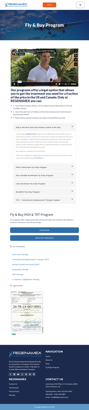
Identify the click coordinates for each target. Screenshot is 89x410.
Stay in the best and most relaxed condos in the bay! (38, 127)
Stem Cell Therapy (20, 254)
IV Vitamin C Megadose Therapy (26, 279)
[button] (44, 127)
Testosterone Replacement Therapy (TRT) (30, 259)
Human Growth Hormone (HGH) (26, 264)
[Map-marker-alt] (26, 374)
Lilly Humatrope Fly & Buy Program (30, 184)
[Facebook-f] (10, 374)
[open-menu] (80, 5)
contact (38, 158)
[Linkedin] (14, 374)
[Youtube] (18, 374)
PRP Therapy (17, 274)
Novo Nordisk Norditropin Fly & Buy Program (34, 175)
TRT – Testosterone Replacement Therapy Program (38, 200)
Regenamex (31, 134)
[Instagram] (22, 374)
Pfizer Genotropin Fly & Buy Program (31, 167)
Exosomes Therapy (20, 269)
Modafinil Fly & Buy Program (28, 192)
